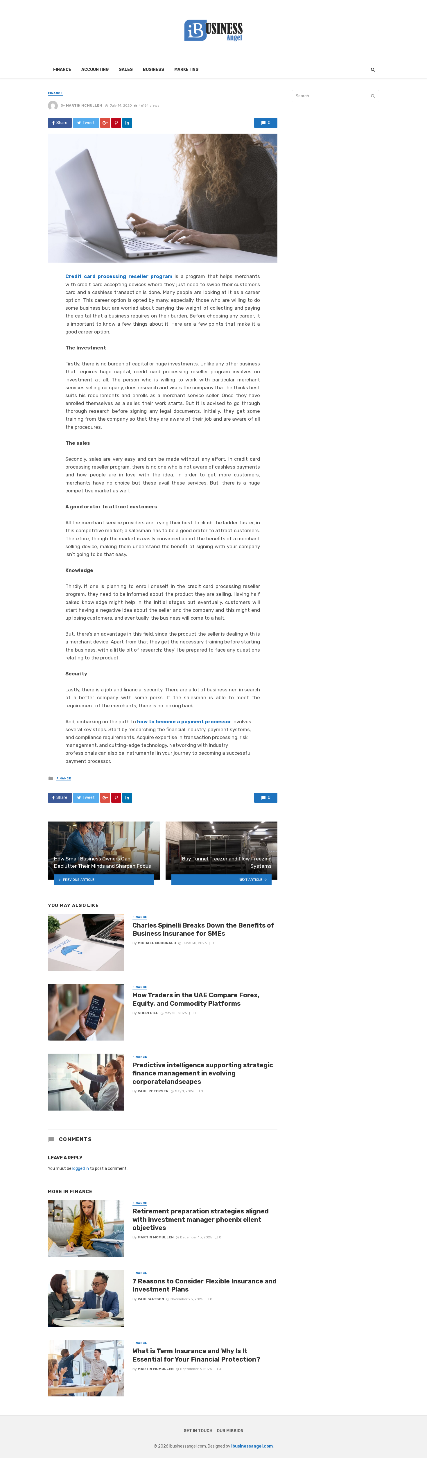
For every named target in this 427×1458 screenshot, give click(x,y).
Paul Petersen (153, 1091)
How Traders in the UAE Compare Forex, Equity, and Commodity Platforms (195, 999)
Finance (62, 69)
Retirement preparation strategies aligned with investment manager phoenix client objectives (200, 1219)
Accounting (95, 69)
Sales (126, 69)
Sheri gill (148, 1013)
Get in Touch (198, 1430)
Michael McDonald (157, 943)
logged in (80, 1168)
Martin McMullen (84, 105)
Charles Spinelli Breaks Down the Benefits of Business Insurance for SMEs (203, 929)
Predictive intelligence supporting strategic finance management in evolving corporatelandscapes (202, 1073)
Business (153, 69)
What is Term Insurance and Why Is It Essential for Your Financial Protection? (196, 1355)
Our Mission (230, 1430)
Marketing (186, 69)
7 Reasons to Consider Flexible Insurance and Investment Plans (204, 1285)
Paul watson (151, 1299)
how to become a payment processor (184, 721)
